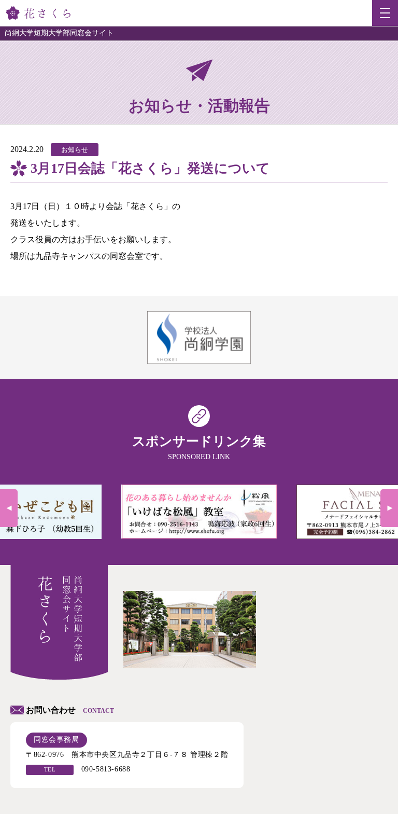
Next (389, 508)
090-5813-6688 (106, 769)
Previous (9, 508)
